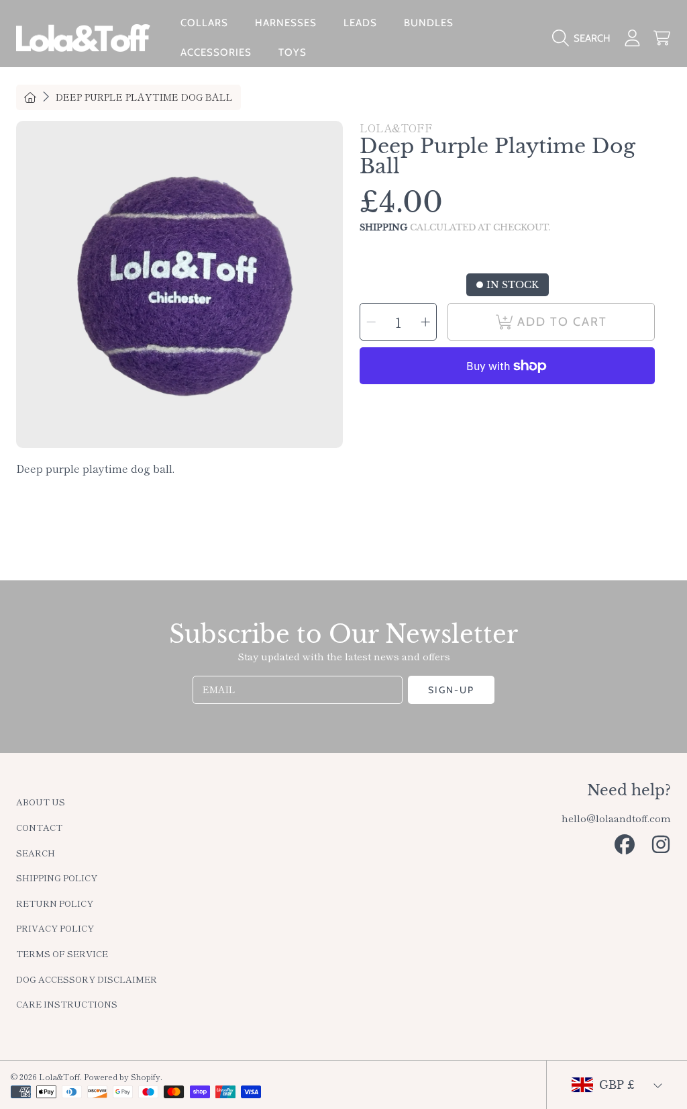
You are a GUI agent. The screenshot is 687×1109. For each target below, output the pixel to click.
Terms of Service (62, 953)
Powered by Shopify (122, 1076)
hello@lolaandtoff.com (616, 818)
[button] (584, 38)
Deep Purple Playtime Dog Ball (144, 97)
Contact (39, 827)
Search (35, 852)
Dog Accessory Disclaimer (86, 979)
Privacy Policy (55, 928)
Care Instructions (66, 1003)
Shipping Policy (56, 877)
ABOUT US (40, 801)
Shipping (383, 227)
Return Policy (54, 903)
